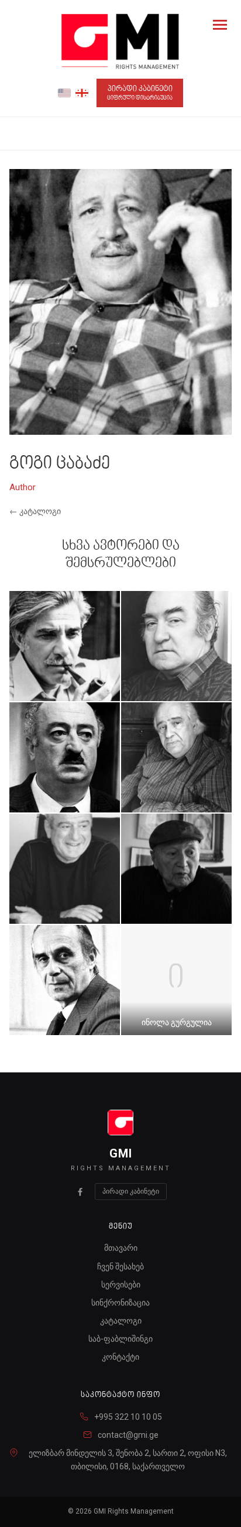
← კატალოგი (35, 511)
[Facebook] (80, 1192)
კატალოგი (121, 1320)
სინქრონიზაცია (120, 1302)
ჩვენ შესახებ (120, 1266)
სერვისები (120, 1284)
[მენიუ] (220, 24)
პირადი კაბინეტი (140, 93)
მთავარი (120, 1247)
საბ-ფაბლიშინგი (120, 1338)
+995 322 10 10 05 (128, 1417)
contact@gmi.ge (128, 1435)
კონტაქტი (120, 1356)
